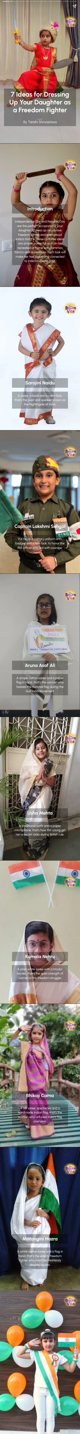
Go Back (5, 2)
